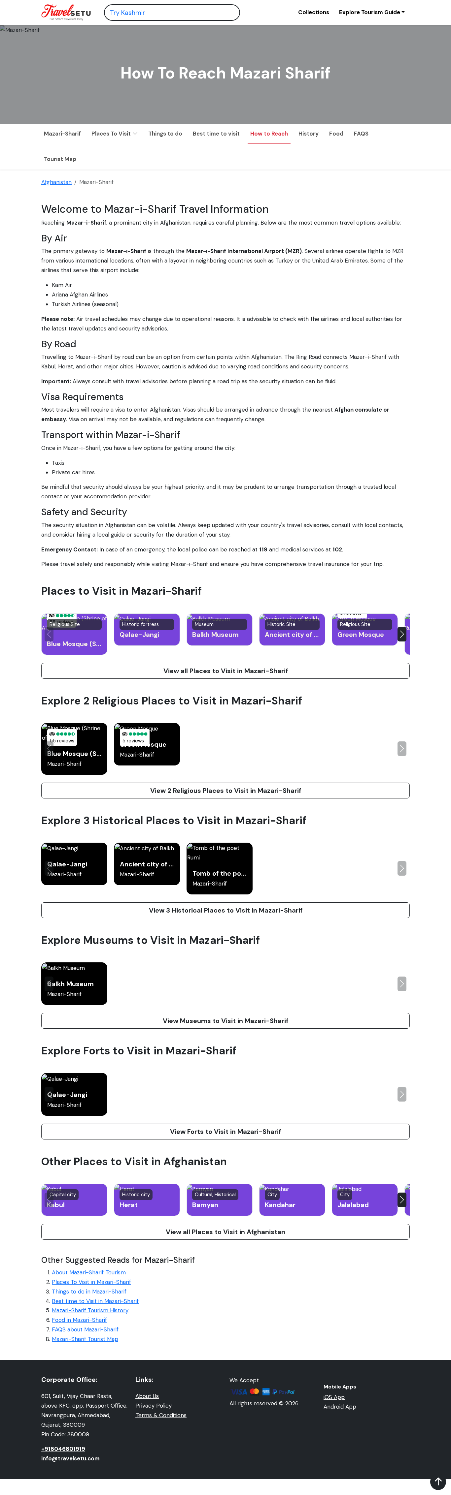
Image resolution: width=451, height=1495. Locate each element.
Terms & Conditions (161, 1415)
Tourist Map (60, 159)
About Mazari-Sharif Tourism (89, 1272)
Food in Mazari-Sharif (79, 1320)
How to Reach (269, 133)
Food (336, 133)
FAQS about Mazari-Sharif (85, 1329)
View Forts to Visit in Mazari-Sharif (225, 1131)
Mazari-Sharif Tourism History (90, 1310)
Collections (313, 12)
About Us (147, 1396)
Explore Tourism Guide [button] (369, 12)
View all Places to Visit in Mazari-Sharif (225, 671)
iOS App (334, 1397)
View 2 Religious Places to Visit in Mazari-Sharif (225, 790)
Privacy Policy (153, 1405)
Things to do (165, 133)
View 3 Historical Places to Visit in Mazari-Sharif (225, 910)
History (308, 133)
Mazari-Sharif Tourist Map (85, 1339)
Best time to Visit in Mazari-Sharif (95, 1301)
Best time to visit (216, 133)
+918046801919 (63, 1448)
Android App (340, 1406)
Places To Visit (111, 133)
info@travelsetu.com (70, 1458)
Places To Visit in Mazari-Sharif (91, 1282)
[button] (402, 634)
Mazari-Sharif (62, 133)
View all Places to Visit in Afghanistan (225, 1232)
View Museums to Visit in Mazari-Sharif (225, 1020)
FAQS (361, 133)
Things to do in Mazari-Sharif (89, 1291)
